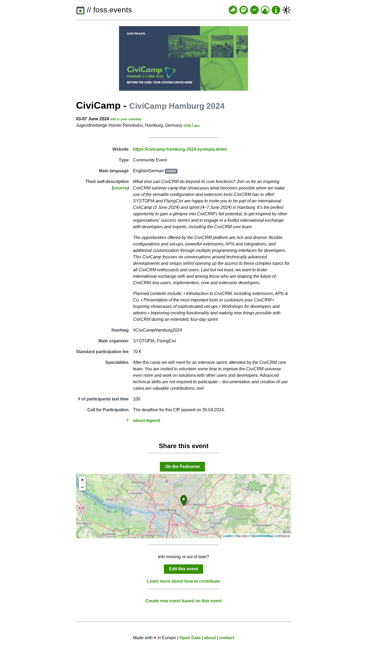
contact (226, 637)
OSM (187, 126)
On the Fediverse (182, 466)
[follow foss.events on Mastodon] (243, 10)
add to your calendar (126, 119)
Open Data (190, 637)
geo (197, 126)
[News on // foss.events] (233, 10)
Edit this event (183, 569)
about (210, 637)
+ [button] (82, 480)
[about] (276, 10)
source (120, 188)
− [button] (82, 487)
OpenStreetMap (262, 536)
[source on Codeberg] (265, 10)
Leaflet (228, 536)
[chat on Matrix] (254, 10)
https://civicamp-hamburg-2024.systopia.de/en (180, 149)
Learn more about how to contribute (183, 581)
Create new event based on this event (183, 601)
